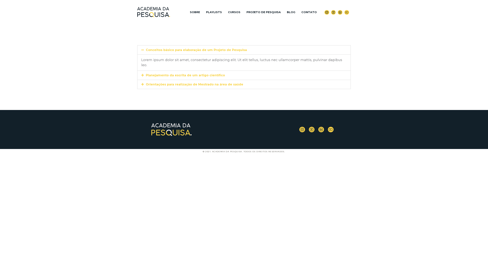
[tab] (244, 49)
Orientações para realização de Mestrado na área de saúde (194, 84)
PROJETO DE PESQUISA (263, 12)
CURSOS (234, 12)
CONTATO (309, 12)
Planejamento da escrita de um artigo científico (185, 75)
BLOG (291, 12)
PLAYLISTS (214, 12)
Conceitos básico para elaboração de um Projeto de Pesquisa (196, 50)
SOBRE (195, 12)
